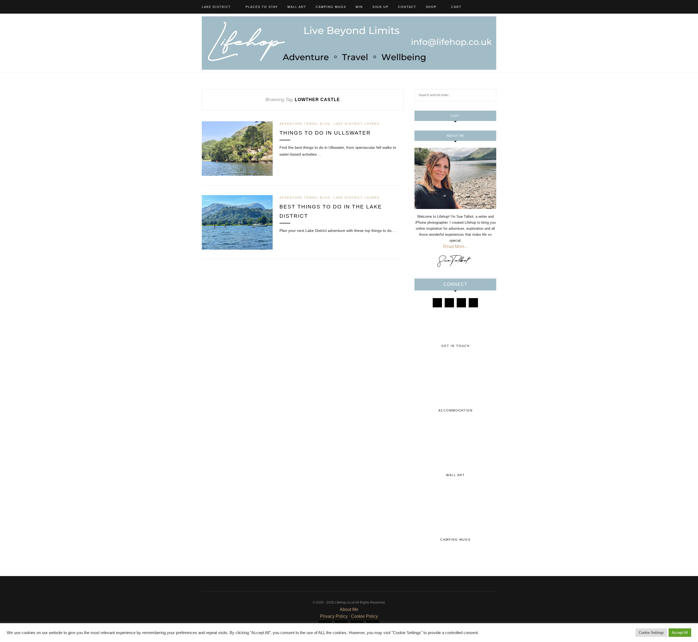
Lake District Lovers (357, 123)
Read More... (455, 246)
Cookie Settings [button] (651, 633)
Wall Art (296, 6)
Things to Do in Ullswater (325, 133)
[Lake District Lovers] (437, 302)
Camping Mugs (331, 6)
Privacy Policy (334, 616)
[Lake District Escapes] (473, 302)
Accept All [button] (680, 633)
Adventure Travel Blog (304, 123)
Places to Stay (262, 6)
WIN (359, 6)
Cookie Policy (364, 616)
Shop (431, 6)
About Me (349, 609)
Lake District (216, 6)
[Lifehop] (461, 302)
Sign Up (380, 6)
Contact (407, 6)
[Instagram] (449, 302)
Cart (456, 6)
